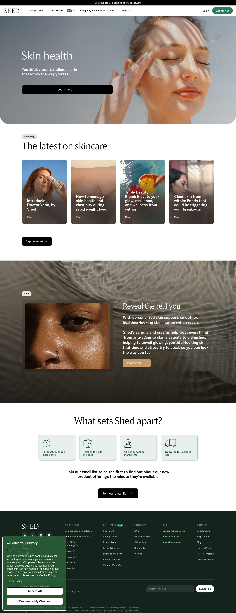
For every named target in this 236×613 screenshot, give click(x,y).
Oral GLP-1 (71, 544)
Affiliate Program (205, 559)
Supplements (203, 530)
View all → (70, 568)
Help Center (203, 536)
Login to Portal (204, 548)
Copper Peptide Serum (174, 530)
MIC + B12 (70, 562)
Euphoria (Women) (112, 553)
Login (206, 10)
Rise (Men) (108, 530)
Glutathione (140, 542)
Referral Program (205, 553)
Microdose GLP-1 (142, 536)
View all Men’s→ (111, 559)
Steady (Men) (110, 536)
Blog (199, 542)
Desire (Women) (111, 548)
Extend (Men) (109, 542)
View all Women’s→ (113, 565)
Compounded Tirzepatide (77, 536)
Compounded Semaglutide (78, 530)
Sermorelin (139, 548)
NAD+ (137, 530)
